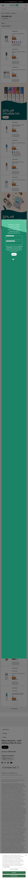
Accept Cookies (14, 875)
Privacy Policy (9, 247)
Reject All (14, 872)
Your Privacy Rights (14, 869)
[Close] (24, 221)
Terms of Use (21, 246)
